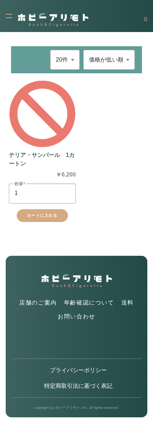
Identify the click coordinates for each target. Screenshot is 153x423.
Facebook (92, 340)
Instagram (76, 340)
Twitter (60, 340)
